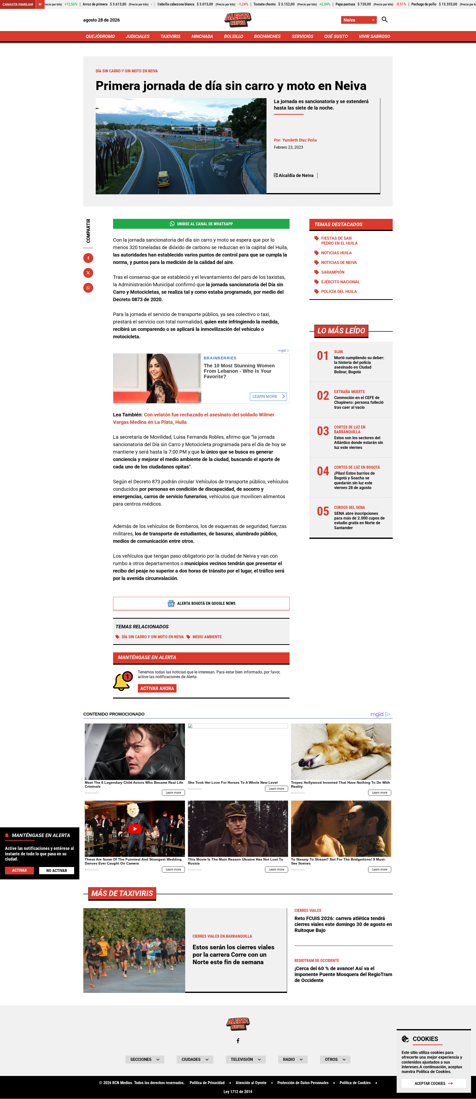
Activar (19, 870)
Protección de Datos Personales (302, 1083)
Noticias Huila (336, 253)
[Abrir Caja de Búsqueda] (385, 20)
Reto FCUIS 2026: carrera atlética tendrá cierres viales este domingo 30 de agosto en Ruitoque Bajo (343, 924)
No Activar (56, 870)
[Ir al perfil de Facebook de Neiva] (238, 1040)
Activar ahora (157, 688)
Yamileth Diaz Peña (299, 140)
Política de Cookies (433, 1071)
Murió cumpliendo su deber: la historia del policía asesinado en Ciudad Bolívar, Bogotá (359, 365)
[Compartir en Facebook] (88, 258)
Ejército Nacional (340, 282)
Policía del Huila (339, 291)
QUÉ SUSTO (336, 36)
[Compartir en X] (88, 273)
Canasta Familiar (17, 4)
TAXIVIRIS (170, 36)
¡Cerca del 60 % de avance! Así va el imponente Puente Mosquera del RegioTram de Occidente (343, 974)
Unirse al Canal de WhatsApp (205, 224)
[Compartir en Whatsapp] (88, 288)
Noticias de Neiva (339, 262)
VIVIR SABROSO (374, 36)
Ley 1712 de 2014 (238, 1092)
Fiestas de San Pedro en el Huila (339, 240)
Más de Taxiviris (122, 893)
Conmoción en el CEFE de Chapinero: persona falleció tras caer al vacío (359, 403)
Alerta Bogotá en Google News (206, 603)
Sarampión (332, 272)
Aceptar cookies (430, 1083)
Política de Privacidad (207, 1083)
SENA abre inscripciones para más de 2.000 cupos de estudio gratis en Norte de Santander (359, 520)
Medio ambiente (207, 637)
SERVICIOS (302, 36)
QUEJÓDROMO (100, 36)
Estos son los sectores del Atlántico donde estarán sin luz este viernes (358, 443)
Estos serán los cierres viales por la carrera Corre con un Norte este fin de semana (233, 955)
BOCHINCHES (267, 36)
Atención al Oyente (251, 1083)
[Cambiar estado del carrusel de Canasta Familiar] (40, 4)
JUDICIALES (137, 36)
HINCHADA (202, 36)
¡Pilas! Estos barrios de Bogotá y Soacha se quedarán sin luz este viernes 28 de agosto (354, 480)
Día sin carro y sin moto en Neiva (153, 637)
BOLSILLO (233, 36)
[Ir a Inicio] (237, 20)
